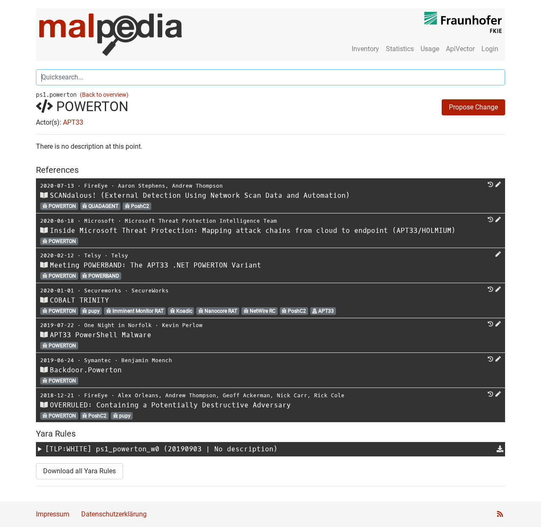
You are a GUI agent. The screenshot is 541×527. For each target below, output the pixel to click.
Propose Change (473, 107)
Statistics (400, 49)
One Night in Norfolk (118, 325)
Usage (430, 49)
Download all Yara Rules (79, 471)
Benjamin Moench (146, 360)
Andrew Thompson (197, 185)
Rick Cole (329, 395)
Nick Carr (292, 395)
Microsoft (99, 220)
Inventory (365, 49)
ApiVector (460, 49)
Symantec (97, 360)
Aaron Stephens (141, 185)
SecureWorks (150, 290)
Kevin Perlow (182, 325)
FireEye (96, 185)
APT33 (73, 122)
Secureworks (102, 290)
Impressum (52, 514)
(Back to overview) (104, 94)
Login (489, 49)
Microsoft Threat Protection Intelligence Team (201, 220)
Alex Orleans (138, 395)
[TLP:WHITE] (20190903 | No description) (161, 449)
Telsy (92, 255)
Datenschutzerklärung (114, 514)
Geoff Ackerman (246, 395)
